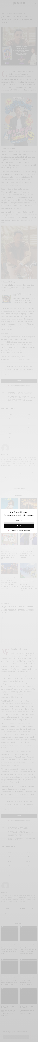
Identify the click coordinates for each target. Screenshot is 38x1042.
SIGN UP (19, 525)
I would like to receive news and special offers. (20, 530)
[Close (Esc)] (35, 511)
